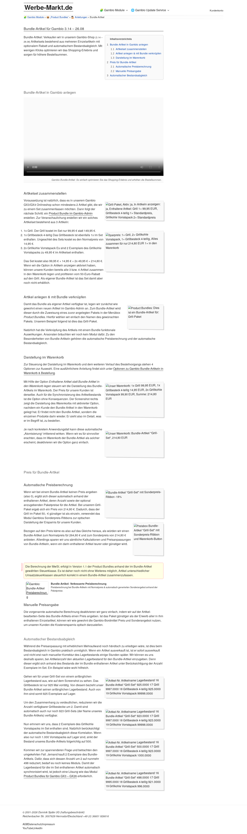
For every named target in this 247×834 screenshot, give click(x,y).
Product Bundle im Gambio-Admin (71, 213)
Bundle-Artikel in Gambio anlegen (129, 44)
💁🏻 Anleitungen (80, 17)
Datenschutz (35, 824)
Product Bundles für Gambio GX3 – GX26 (50, 776)
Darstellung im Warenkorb (130, 57)
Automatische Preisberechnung (133, 66)
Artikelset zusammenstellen (131, 49)
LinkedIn (37, 828)
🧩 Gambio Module (112, 10)
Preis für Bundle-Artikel (123, 62)
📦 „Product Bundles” (57, 17)
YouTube (28, 828)
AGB (25, 824)
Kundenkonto (216, 10)
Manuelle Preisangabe (128, 71)
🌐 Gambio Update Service (148, 10)
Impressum (48, 824)
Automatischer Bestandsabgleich (128, 75)
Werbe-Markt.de (48, 7)
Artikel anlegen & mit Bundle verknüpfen (138, 53)
